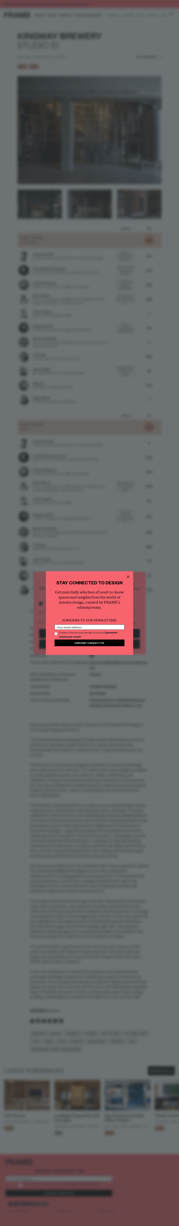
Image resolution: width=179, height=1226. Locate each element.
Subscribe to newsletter (89, 642)
